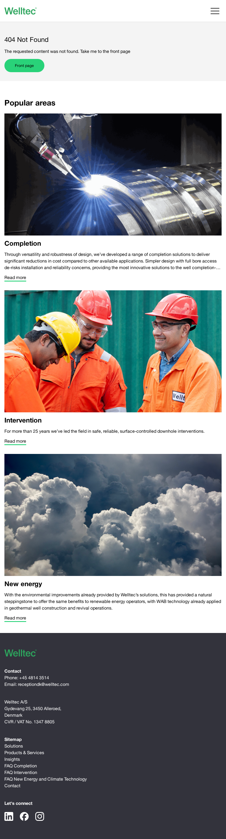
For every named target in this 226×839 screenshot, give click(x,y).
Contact (12, 785)
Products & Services (24, 752)
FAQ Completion (20, 765)
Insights (12, 759)
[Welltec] (20, 11)
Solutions (13, 745)
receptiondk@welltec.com (43, 684)
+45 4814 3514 (34, 677)
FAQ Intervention (20, 772)
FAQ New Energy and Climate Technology (45, 778)
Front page (24, 65)
